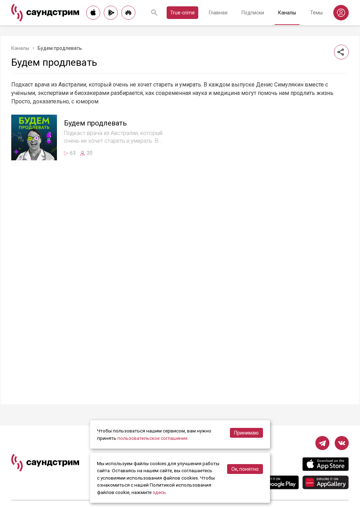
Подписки (253, 12)
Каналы (287, 12)
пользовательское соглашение (152, 438)
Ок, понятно (245, 469)
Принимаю (246, 433)
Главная (218, 12)
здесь (159, 492)
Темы (316, 12)
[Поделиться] (341, 52)
